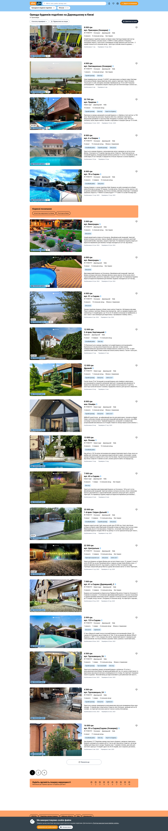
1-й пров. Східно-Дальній (95, 512)
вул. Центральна (91, 548)
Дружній (88, 368)
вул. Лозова (89, 440)
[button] (117, 3)
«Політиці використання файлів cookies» (105, 823)
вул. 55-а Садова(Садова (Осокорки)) (101, 728)
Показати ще (85, 762)
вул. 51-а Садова (92, 296)
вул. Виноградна (91, 224)
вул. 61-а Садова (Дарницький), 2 (99, 584)
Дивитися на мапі (131, 21)
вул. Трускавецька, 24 (94, 692)
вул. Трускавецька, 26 (94, 656)
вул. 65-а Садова (92, 476)
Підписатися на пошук (60, 21)
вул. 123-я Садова (92, 620)
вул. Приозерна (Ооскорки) (96, 30)
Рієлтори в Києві (63, 213)
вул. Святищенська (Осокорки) (98, 66)
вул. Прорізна (90, 102)
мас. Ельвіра (90, 404)
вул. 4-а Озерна (91, 138)
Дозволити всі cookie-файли (47, 827)
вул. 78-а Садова (92, 174)
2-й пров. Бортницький (94, 332)
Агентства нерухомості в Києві (44, 213)
